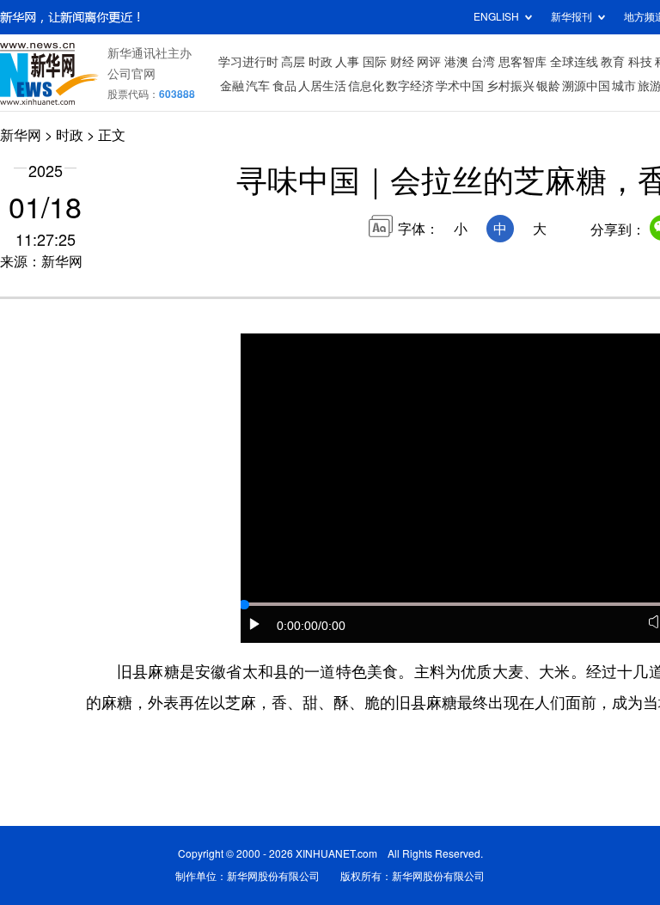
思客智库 (522, 62)
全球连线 (574, 62)
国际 (375, 62)
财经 (402, 62)
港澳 (456, 62)
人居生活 (322, 86)
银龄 (548, 86)
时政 (321, 62)
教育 (613, 62)
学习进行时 (248, 62)
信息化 (366, 86)
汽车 (258, 86)
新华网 (20, 135)
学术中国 (460, 86)
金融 (232, 86)
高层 (293, 62)
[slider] (244, 605)
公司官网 (131, 74)
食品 (284, 86)
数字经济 (410, 86)
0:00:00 (297, 626)
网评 (429, 62)
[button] (255, 624)
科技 (640, 62)
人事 (347, 62)
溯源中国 (586, 86)
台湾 (483, 62)
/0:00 (331, 626)
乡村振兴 (510, 86)
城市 (624, 86)
